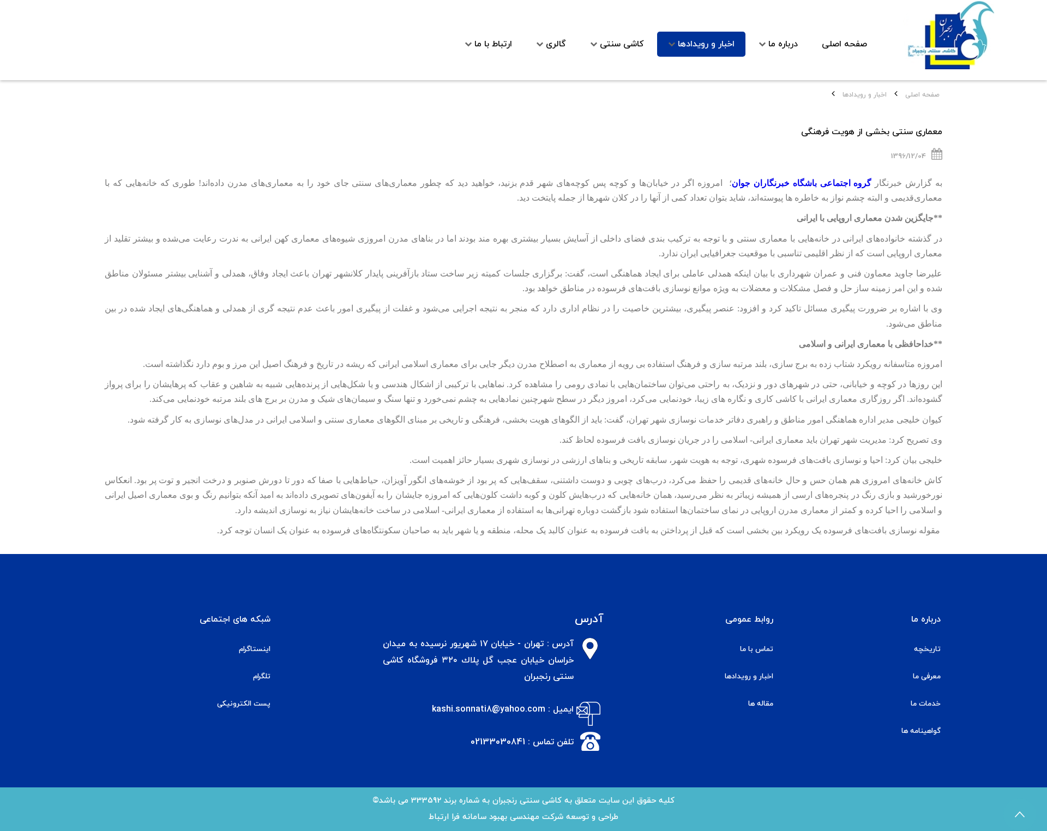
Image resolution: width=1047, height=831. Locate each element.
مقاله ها (760, 703)
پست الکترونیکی (243, 703)
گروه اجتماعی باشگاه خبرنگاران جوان (801, 183)
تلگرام (261, 676)
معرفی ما (927, 676)
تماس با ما (756, 649)
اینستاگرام (254, 649)
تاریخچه (927, 649)
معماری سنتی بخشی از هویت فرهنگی (871, 132)
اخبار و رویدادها (749, 676)
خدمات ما (926, 703)
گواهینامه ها (921, 731)
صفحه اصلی (922, 95)
